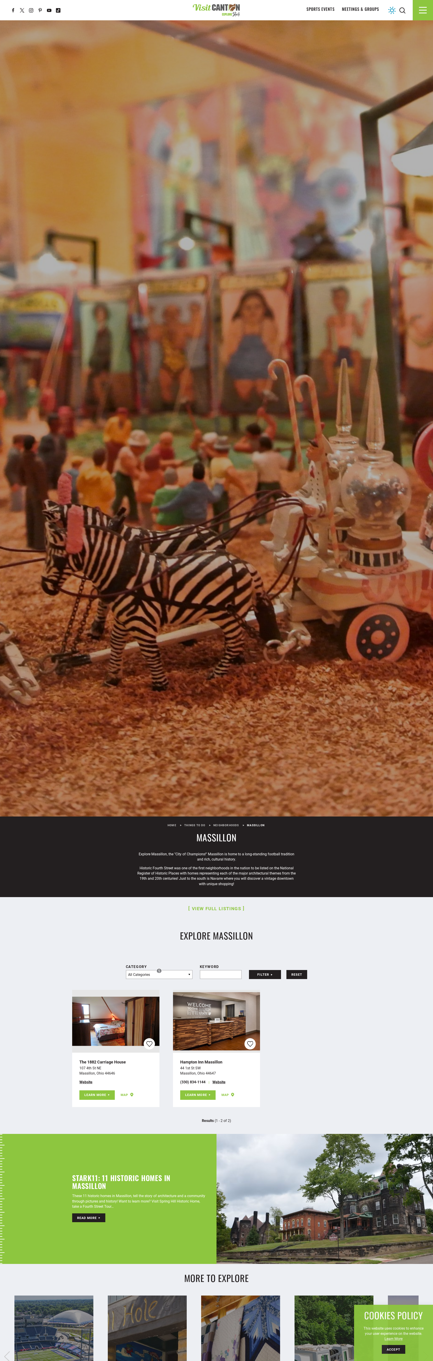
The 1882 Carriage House (102, 1062)
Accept (393, 1349)
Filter (263, 974)
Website (85, 1081)
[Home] (216, 10)
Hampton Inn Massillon (201, 1062)
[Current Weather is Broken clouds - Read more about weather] (392, 10)
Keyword (209, 966)
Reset (296, 974)
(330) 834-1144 (192, 1081)
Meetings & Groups (360, 10)
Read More (87, 1218)
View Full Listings (216, 908)
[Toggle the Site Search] (402, 10)
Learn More (95, 1095)
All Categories (144, 973)
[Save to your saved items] (149, 1044)
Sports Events (320, 10)
